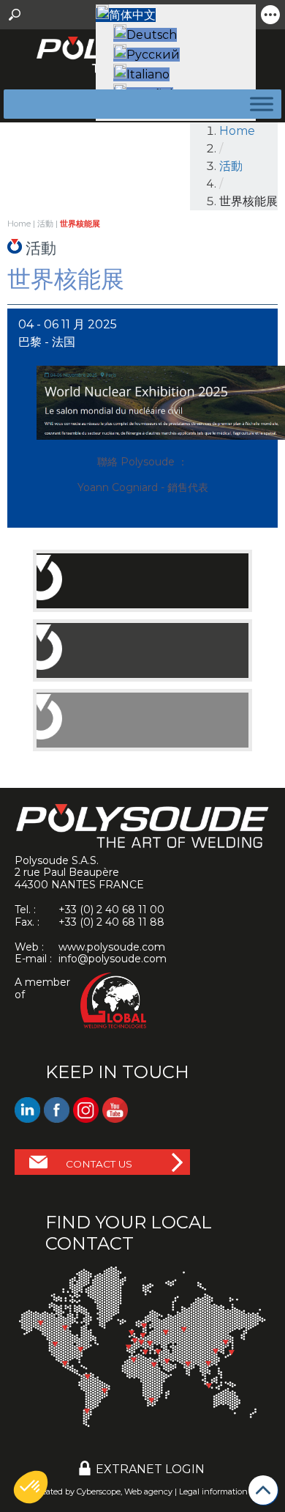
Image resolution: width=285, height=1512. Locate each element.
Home (237, 131)
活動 (231, 166)
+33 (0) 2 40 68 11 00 (111, 909)
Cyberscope (99, 1491)
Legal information (213, 1491)
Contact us (99, 1164)
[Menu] (258, 104)
